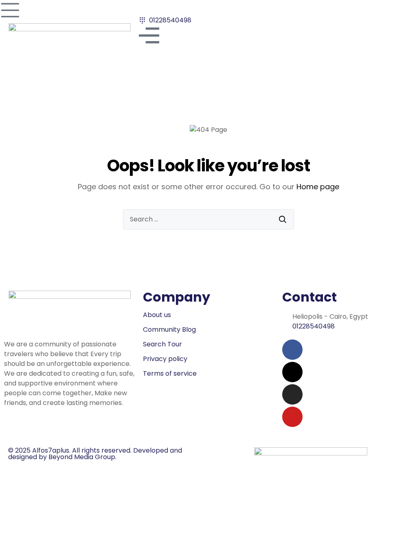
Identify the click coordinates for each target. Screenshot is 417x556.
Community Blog (169, 329)
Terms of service (170, 373)
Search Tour (162, 344)
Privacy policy (165, 358)
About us (157, 315)
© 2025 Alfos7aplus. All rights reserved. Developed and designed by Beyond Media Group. (95, 454)
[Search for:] (208, 219)
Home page (317, 187)
